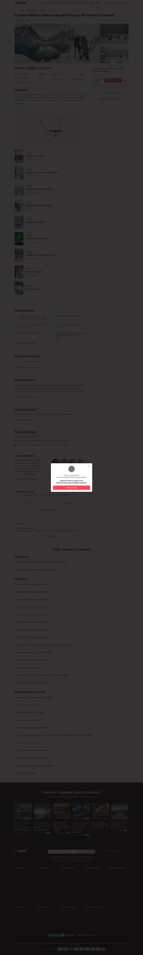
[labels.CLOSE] (89, 466)
